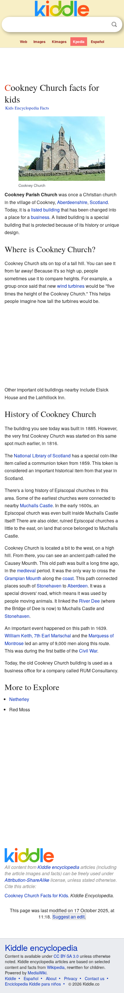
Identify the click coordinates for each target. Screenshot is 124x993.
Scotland (99, 202)
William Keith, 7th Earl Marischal (38, 635)
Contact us (94, 978)
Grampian (15, 578)
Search (114, 24)
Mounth (33, 578)
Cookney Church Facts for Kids (36, 895)
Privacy (70, 978)
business (40, 217)
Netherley (19, 699)
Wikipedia (56, 967)
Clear (102, 25)
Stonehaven (49, 585)
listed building (45, 209)
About (51, 978)
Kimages (59, 41)
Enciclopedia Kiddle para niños (33, 984)
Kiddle (10, 978)
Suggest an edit (68, 916)
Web (23, 41)
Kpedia (78, 41)
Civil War (88, 650)
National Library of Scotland (42, 455)
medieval (26, 570)
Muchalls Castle (36, 505)
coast (68, 578)
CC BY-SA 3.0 (66, 956)
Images (39, 41)
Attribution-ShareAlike (27, 880)
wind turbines (70, 286)
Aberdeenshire (72, 202)
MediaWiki (37, 973)
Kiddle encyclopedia (58, 867)
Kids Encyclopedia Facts (27, 108)
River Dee (89, 601)
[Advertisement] (62, 64)
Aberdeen (77, 585)
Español (97, 41)
